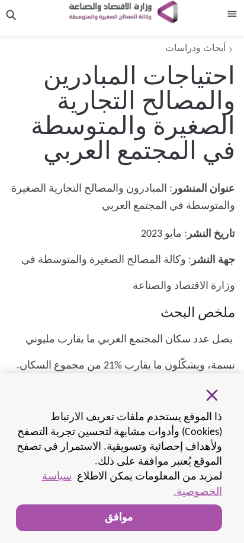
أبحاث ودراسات (195, 48)
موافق (119, 517)
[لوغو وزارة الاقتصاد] (123, 12)
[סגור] (212, 395)
